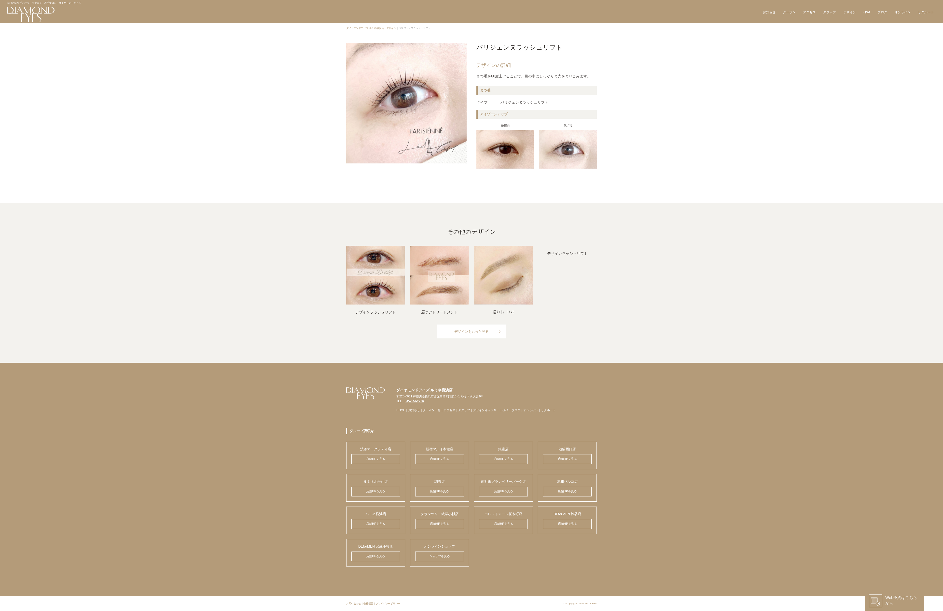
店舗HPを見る (375, 459)
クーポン (789, 12)
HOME (400, 410)
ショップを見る (439, 556)
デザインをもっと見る (478, 331)
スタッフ (829, 12)
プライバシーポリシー (388, 603)
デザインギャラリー (486, 410)
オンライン (903, 12)
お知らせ (769, 12)
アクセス (809, 12)
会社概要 (368, 603)
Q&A (866, 12)
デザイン (849, 12)
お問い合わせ (353, 603)
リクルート (926, 12)
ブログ (882, 12)
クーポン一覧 (432, 410)
